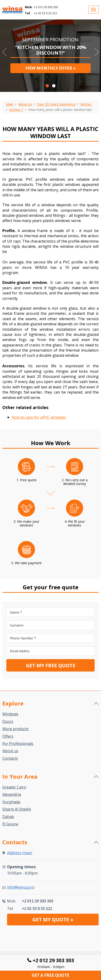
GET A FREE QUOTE (50, 975)
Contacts (10, 758)
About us (10, 750)
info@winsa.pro (21, 887)
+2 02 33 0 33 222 (45, 13)
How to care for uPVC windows (39, 417)
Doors (7, 721)
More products (15, 728)
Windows (10, 714)
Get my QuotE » (52, 919)
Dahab (8, 816)
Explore (12, 703)
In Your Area (19, 776)
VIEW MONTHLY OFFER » (50, 68)
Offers (7, 736)
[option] (50, 54)
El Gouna (10, 823)
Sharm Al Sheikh (16, 809)
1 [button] (47, 85)
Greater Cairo (14, 787)
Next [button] (96, 52)
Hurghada (11, 801)
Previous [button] (4, 52)
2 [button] (53, 85)
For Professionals (17, 743)
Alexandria (11, 794)
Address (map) (19, 852)
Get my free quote (50, 665)
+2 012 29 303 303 (46, 7)
